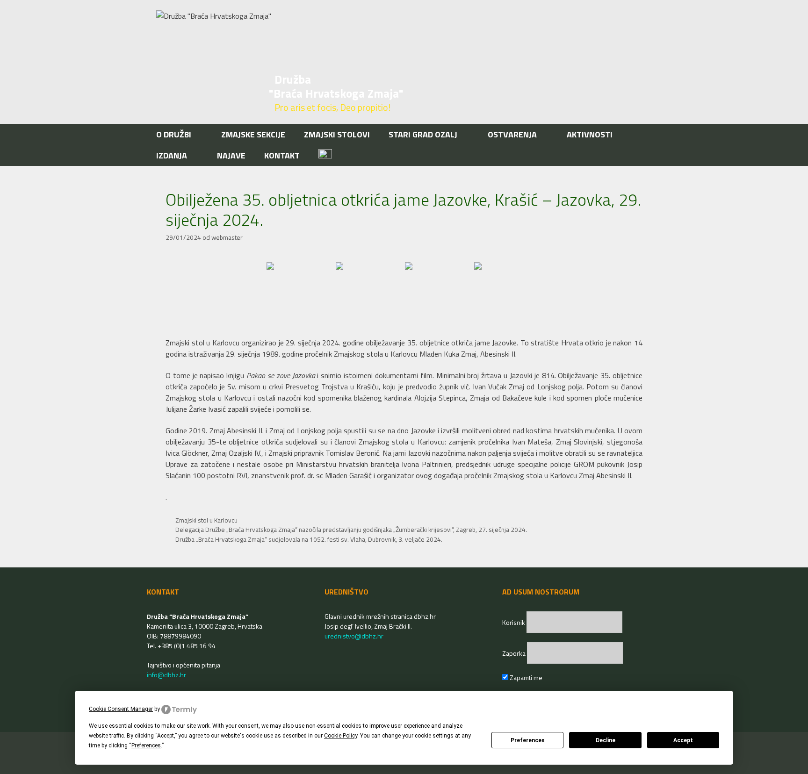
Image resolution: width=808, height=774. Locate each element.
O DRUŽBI (173, 134)
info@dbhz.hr (166, 675)
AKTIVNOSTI (590, 134)
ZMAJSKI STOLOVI (337, 134)
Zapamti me (525, 677)
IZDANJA (171, 155)
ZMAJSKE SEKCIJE (253, 134)
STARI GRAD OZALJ (423, 134)
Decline (605, 740)
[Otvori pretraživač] (646, 155)
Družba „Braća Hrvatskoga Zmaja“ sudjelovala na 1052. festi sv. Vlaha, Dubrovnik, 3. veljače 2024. (308, 539)
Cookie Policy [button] (340, 735)
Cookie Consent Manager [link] (121, 709)
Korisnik (514, 622)
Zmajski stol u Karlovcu (206, 520)
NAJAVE (231, 155)
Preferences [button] (146, 745)
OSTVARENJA (512, 134)
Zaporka (514, 653)
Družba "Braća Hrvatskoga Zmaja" (336, 86)
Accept (683, 740)
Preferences (528, 740)
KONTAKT (282, 155)
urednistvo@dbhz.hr (354, 636)
